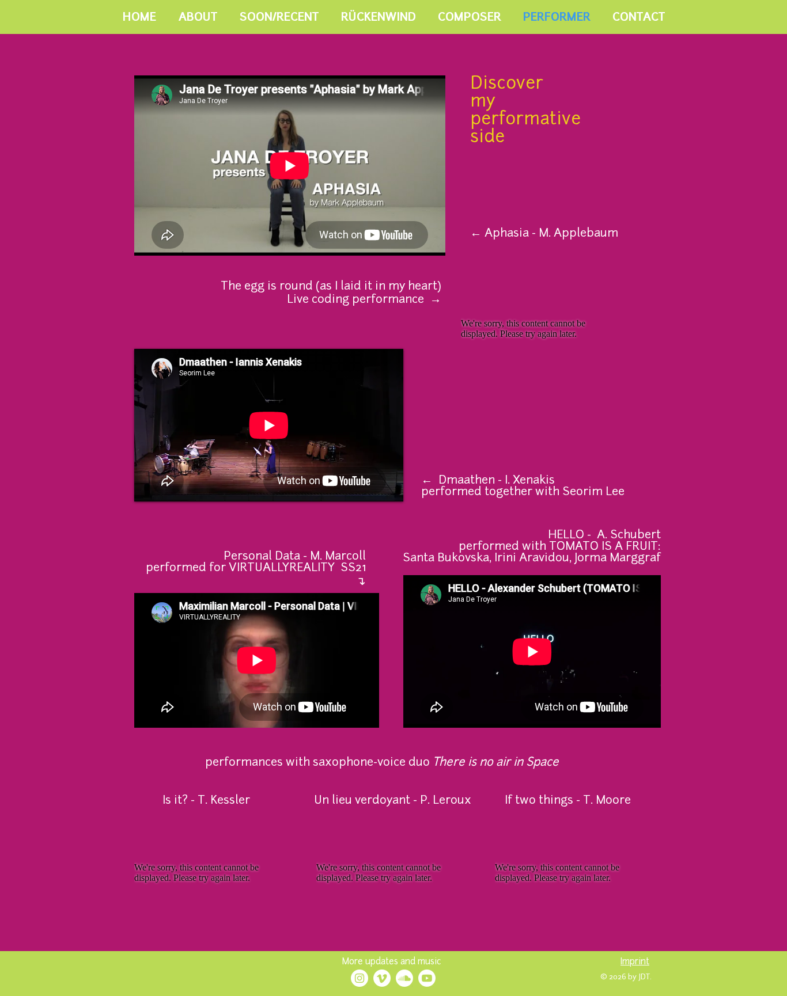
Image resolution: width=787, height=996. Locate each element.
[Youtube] (427, 978)
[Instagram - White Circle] (359, 978)
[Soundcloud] (404, 978)
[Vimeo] (382, 978)
